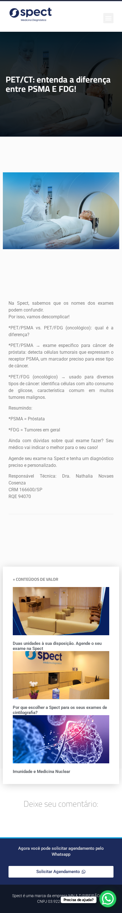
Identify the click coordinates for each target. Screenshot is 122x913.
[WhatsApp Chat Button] (107, 898)
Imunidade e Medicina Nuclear (41, 771)
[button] (108, 18)
